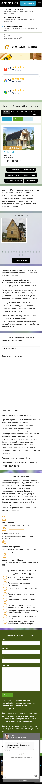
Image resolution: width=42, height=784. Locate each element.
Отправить (8, 695)
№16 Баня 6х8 (8, 152)
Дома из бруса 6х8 (28, 170)
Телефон (5, 648)
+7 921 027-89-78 (9, 3)
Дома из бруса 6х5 (13, 170)
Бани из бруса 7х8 (30, 180)
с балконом (17, 119)
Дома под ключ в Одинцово (24, 46)
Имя (3, 640)
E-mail (4, 657)
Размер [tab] (16, 112)
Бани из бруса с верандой (14, 180)
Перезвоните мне (28, 3)
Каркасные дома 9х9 (29, 175)
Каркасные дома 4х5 (13, 175)
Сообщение (6, 666)
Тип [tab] (7, 112)
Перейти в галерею (21, 260)
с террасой (7, 119)
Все (34, 114)
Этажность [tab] (27, 112)
